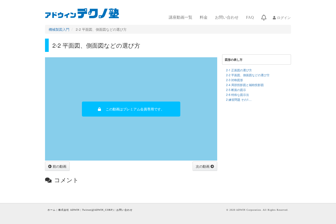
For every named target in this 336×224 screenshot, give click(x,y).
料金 (204, 17)
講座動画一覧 (180, 17)
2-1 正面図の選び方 (239, 70)
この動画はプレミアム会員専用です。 (135, 108)
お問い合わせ (227, 17)
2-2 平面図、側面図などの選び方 (248, 75)
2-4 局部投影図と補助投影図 (245, 85)
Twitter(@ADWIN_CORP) (98, 210)
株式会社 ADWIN (68, 210)
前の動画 (59, 166)
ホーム (51, 210)
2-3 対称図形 (234, 80)
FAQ (250, 17)
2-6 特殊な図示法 (237, 94)
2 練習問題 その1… (239, 99)
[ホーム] (84, 13)
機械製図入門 (59, 29)
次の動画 (203, 166)
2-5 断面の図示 (236, 90)
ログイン (284, 17)
